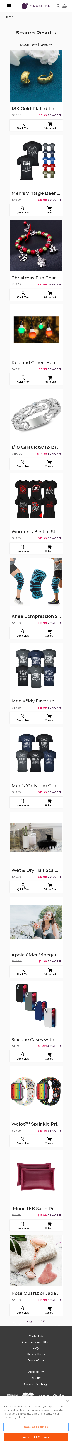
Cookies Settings (36, 1384)
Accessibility (36, 1371)
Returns (36, 1378)
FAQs (36, 1348)
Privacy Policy (36, 1354)
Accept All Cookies (36, 1437)
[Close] (68, 1401)
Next (56, 1326)
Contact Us (36, 1336)
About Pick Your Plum (36, 1342)
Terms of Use (36, 1360)
